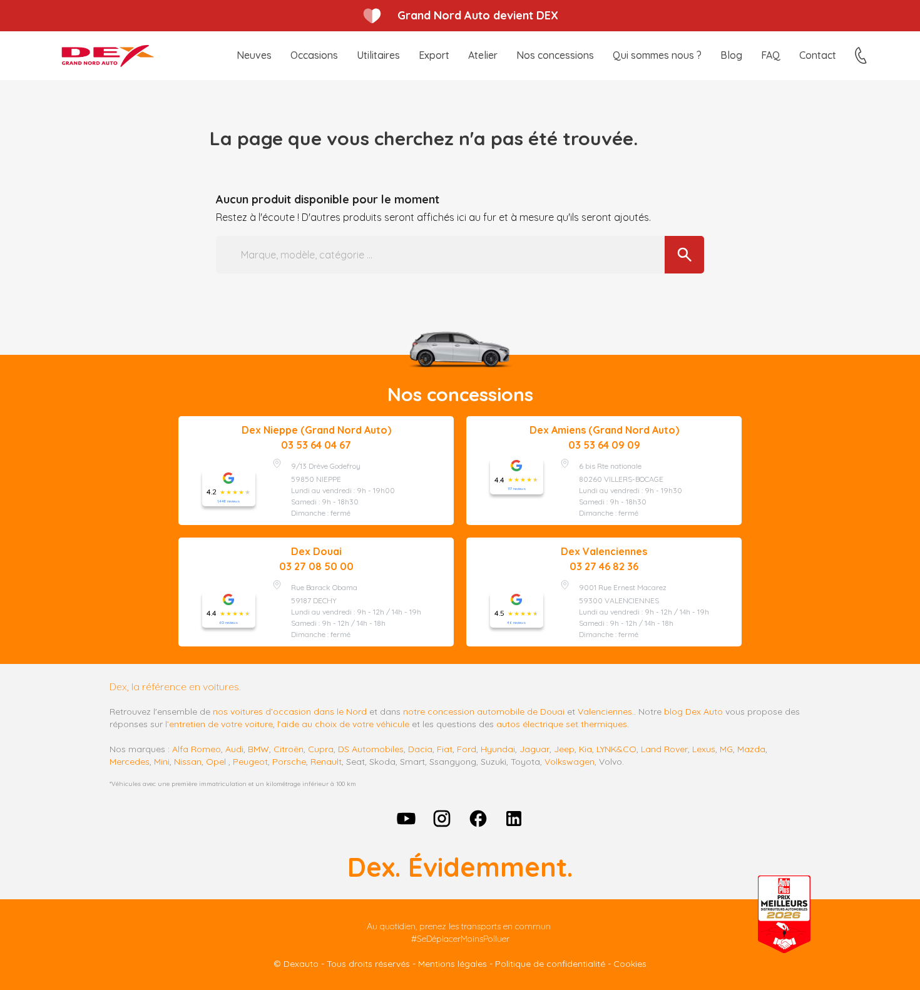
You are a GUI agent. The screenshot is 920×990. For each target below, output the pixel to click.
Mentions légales (452, 963)
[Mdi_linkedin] (514, 818)
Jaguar (534, 749)
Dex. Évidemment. (460, 867)
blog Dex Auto (693, 711)
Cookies (630, 963)
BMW (258, 749)
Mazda (751, 749)
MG (726, 749)
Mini (162, 761)
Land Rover (664, 749)
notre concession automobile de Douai (484, 711)
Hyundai (498, 749)
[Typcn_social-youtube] (406, 818)
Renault (326, 761)
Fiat (444, 749)
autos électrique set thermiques (561, 724)
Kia (585, 749)
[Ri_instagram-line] (442, 818)
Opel (216, 761)
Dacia (420, 749)
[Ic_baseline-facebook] (478, 818)
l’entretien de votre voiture (219, 724)
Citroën (288, 749)
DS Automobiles (371, 749)
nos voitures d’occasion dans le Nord (290, 711)
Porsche (289, 761)
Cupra (321, 749)
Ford (466, 749)
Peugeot (250, 761)
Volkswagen (569, 761)
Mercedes (130, 761)
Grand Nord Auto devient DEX (477, 15)
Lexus (703, 749)
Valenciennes (605, 711)
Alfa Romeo (196, 749)
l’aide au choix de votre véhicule (343, 724)
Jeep (564, 749)
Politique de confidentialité (550, 963)
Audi (234, 749)
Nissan (188, 761)
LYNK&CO (616, 749)
